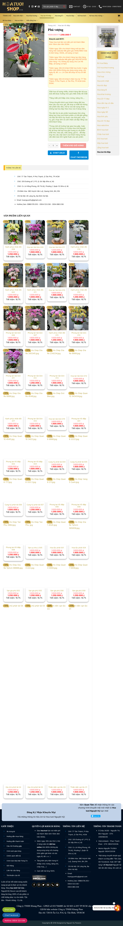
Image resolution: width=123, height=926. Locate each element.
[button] (119, 15)
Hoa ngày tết (102, 112)
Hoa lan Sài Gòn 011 (57, 247)
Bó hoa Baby (7, 20)
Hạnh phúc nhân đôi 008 (13, 248)
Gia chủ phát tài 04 (13, 787)
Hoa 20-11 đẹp (103, 99)
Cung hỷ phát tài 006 (13, 505)
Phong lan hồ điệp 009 (13, 548)
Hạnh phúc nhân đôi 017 (13, 420)
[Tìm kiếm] (119, 20)
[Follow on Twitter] (36, 7)
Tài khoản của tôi (13, 875)
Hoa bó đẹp (70, 16)
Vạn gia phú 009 (78, 591)
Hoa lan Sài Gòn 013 (79, 376)
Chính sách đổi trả (14, 856)
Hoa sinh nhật (18, 16)
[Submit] (64, 7)
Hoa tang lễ (59, 16)
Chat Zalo (9, 909)
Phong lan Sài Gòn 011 (13, 377)
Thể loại (100, 76)
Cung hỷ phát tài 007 (35, 505)
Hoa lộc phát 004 (79, 548)
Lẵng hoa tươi (103, 147)
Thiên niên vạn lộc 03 (56, 787)
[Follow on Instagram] (32, 7)
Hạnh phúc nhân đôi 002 (13, 291)
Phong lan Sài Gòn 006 (13, 334)
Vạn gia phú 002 (13, 591)
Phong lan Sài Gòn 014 (35, 420)
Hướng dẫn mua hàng (15, 836)
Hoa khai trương (31, 16)
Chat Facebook (11, 915)
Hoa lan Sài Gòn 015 (57, 419)
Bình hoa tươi (102, 130)
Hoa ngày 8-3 (103, 107)
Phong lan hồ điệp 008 (78, 505)
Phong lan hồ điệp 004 (35, 463)
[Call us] (53, 885)
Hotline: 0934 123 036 (15, 920)
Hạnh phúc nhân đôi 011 (35, 291)
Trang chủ (52, 25)
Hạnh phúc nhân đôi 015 (57, 334)
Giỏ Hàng (10, 866)
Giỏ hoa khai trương (105, 67)
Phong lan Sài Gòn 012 (35, 377)
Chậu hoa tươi (103, 134)
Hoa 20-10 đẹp (103, 121)
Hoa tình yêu (102, 116)
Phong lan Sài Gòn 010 (78, 334)
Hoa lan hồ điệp (46, 16)
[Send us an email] (39, 7)
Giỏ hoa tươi (82, 16)
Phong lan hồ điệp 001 (78, 420)
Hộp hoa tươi (102, 143)
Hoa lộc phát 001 (57, 548)
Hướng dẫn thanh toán (15, 841)
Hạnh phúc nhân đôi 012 (79, 291)
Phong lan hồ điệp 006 (57, 505)
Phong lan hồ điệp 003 (13, 463)
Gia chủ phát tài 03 (35, 787)
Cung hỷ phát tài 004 (56, 462)
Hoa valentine (103, 125)
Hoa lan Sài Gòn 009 (35, 247)
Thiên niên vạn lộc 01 (78, 787)
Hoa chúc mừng (103, 72)
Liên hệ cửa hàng (13, 870)
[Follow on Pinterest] (57, 885)
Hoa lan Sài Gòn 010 (57, 290)
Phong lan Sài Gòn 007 (35, 334)
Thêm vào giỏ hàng (73, 145)
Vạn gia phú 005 (35, 591)
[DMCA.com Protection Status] (39, 877)
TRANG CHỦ (7, 16)
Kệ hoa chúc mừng (95, 16)
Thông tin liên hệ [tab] (13, 168)
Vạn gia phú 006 (57, 591)
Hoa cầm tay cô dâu (105, 103)
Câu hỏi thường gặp (14, 846)
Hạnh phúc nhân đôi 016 (79, 248)
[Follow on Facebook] (29, 7)
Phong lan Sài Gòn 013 (57, 377)
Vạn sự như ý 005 (35, 548)
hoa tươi (13, 888)
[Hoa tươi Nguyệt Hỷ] (13, 6)
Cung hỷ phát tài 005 (78, 462)
